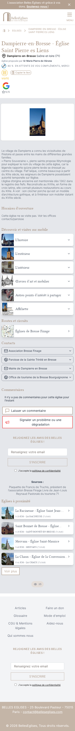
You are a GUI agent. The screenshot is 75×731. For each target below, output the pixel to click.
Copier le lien (22, 72)
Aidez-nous (55, 623)
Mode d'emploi (55, 616)
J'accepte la (39, 470)
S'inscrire (37, 462)
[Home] (4, 30)
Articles (20, 608)
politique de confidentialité (46, 470)
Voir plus (10, 571)
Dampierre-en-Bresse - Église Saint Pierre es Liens (47, 31)
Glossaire (20, 616)
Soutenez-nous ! (37, 6)
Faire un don (55, 608)
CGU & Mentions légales (20, 625)
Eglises (17, 30)
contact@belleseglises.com (42, 712)
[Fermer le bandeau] (69, 4)
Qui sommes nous (20, 635)
